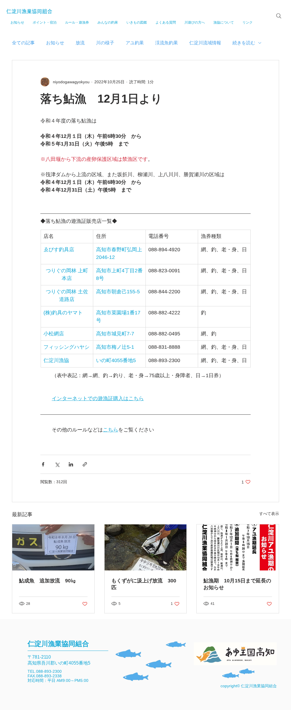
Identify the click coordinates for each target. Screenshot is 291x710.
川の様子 (105, 42)
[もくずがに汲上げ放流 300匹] (146, 547)
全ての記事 (23, 42)
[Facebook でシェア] (43, 464)
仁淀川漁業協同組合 (29, 11)
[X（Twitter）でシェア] (57, 464)
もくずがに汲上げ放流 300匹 (143, 584)
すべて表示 (269, 513)
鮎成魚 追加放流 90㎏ (47, 581)
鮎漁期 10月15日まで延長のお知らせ (237, 584)
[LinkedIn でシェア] (71, 464)
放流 (80, 42)
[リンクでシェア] (85, 464)
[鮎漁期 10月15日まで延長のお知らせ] (238, 547)
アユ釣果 (135, 42)
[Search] (279, 16)
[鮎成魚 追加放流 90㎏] (53, 547)
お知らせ (55, 42)
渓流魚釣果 (166, 42)
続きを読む (243, 42)
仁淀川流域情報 (205, 42)
